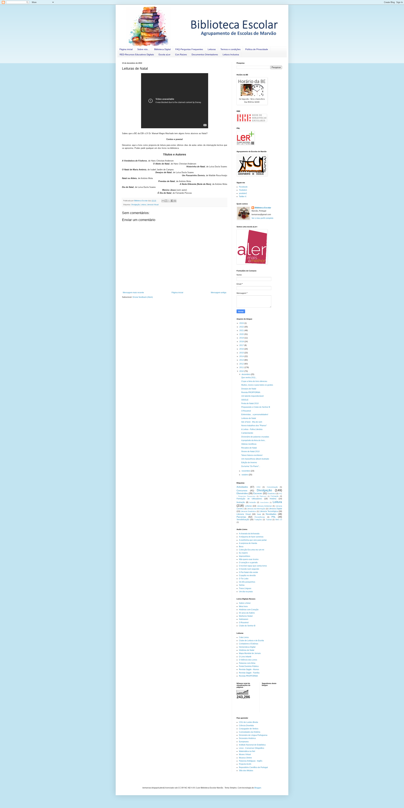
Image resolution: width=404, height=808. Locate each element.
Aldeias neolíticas (248, 444)
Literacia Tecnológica (268, 511)
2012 (241, 364)
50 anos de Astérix (247, 613)
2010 (241, 371)
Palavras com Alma (247, 663)
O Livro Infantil (245, 657)
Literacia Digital (275, 509)
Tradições (258, 520)
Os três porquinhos (247, 582)
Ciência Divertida (246, 725)
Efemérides (242, 493)
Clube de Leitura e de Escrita (251, 640)
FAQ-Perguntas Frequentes (189, 49)
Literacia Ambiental (264, 506)
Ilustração (241, 502)
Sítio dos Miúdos (246, 770)
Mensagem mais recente (133, 292)
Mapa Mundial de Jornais (250, 653)
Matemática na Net (247, 751)
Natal (259, 514)
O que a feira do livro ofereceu (254, 381)
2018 (241, 341)
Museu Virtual (245, 754)
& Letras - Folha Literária (251, 429)
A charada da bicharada (249, 534)
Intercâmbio (264, 502)
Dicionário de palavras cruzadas (255, 437)
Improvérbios (244, 556)
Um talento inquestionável (252, 396)
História (273, 499)
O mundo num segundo (249, 569)
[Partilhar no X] (169, 200)
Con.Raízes (181, 54)
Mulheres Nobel (246, 616)
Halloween (243, 619)
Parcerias (241, 517)
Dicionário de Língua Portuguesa (253, 735)
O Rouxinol (246, 411)
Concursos (242, 490)
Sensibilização (243, 519)
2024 (241, 323)
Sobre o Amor (245, 603)
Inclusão (252, 502)
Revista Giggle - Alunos (249, 669)
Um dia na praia (246, 591)
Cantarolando (247, 433)
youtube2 (243, 193)
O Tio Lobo (243, 579)
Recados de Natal (249, 448)
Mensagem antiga (218, 292)
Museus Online (245, 758)
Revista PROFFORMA (250, 392)
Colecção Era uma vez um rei (251, 550)
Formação (275, 496)
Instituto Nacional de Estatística (252, 745)
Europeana (244, 742)
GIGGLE (244, 400)
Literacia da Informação (256, 509)
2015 (241, 353)
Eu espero (243, 553)
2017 (241, 345)
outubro (245, 475)
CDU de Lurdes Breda (248, 722)
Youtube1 (243, 190)
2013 (241, 360)
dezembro (246, 374)
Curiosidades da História (249, 732)
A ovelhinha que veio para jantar (253, 540)
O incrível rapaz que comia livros (253, 566)
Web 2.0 (278, 520)
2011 (241, 367)
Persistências (260, 517)
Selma (241, 585)
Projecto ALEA (245, 764)
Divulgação (135, 205)
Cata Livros (244, 637)
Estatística (272, 493)
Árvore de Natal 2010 (250, 451)
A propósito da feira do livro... (253, 440)
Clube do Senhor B (247, 626)
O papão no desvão (247, 575)
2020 (241, 334)
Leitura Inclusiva (231, 54)
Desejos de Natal (248, 389)
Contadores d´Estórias (248, 644)
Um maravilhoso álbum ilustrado (255, 459)
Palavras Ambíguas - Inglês (250, 761)
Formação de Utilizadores (249, 499)
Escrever (257, 493)
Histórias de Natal (246, 650)
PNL (273, 517)
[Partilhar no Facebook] (172, 200)
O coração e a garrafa (248, 562)
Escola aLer (164, 54)
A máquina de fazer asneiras (251, 537)
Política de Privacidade (256, 49)
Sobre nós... (143, 49)
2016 (241, 349)
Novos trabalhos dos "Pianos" (254, 425)
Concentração (272, 487)
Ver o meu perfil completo (262, 218)
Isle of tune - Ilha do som (251, 422)
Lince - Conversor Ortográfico (251, 748)
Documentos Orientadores (205, 54)
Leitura (143, 205)
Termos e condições (230, 49)
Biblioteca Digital (162, 49)
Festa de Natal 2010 (250, 403)
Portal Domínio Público (249, 666)
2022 (241, 327)
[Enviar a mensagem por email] (163, 200)
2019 (241, 338)
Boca (241, 546)
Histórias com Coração (248, 609)
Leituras (212, 49)
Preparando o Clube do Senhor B (255, 407)
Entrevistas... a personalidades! (254, 414)
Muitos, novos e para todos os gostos (257, 385)
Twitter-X (242, 196)
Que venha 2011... (249, 377)
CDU (258, 487)
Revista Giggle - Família (249, 673)
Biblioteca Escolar (263, 208)
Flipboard (263, 496)
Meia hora (243, 606)
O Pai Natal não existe (248, 572)
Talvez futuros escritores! (251, 455)
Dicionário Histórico (247, 738)
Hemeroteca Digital (247, 647)
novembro (246, 471)
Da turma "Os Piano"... (250, 466)
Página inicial (126, 49)
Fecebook (243, 187)
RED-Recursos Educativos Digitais (137, 54)
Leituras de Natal (248, 418)
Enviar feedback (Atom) (143, 297)
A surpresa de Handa (248, 543)
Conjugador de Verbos (248, 729)
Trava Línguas (245, 588)
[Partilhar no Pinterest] (175, 200)
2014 (241, 356)
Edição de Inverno (249, 462)
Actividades (242, 487)
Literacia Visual (152, 205)
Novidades (271, 514)
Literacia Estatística (248, 511)
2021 (241, 330)
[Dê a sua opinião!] (166, 200)
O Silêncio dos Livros (248, 660)
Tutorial (269, 520)
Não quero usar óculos (248, 559)
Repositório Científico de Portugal (253, 767)
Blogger (257, 788)
